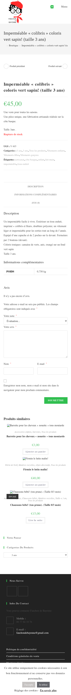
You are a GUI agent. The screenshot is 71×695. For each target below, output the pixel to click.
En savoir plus (48, 690)
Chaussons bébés (29, 498)
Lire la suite (35, 520)
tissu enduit (23, 164)
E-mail (42, 364)
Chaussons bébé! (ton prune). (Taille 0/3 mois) (35, 505)
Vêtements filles (11, 155)
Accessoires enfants (23, 431)
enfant (41, 159)
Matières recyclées (27, 464)
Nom (7, 364)
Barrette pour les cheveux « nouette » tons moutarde (36, 436)
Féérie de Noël (11, 464)
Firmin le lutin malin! (35, 469)
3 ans (19, 150)
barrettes (36, 431)
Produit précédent (17, 66)
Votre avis (10, 327)
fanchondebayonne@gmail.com (32, 632)
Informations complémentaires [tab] (35, 194)
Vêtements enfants (56, 150)
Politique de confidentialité (21, 649)
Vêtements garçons (29, 155)
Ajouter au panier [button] (35, 451)
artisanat (20, 159)
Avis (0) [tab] (35, 202)
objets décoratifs (43, 464)
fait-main (49, 159)
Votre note (10, 316)
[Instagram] (23, 591)
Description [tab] (36, 186)
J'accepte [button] (28, 684)
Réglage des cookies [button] (26, 690)
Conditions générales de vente (22, 656)
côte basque (31, 159)
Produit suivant (55, 66)
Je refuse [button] (43, 684)
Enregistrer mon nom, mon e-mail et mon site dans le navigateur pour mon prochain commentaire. (31, 388)
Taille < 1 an (60, 498)
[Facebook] (12, 591)
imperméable (10, 164)
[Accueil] (4, 45)
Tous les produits (37, 150)
